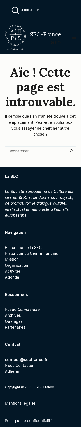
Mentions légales (20, 403)
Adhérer (12, 371)
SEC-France (45, 34)
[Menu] (74, 37)
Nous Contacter (19, 365)
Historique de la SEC (23, 247)
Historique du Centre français (31, 253)
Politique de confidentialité (29, 420)
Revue (22, 309)
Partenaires (15, 327)
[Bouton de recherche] (71, 150)
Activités (13, 271)
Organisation (16, 265)
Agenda (12, 277)
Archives (13, 315)
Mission (12, 259)
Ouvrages (14, 321)
